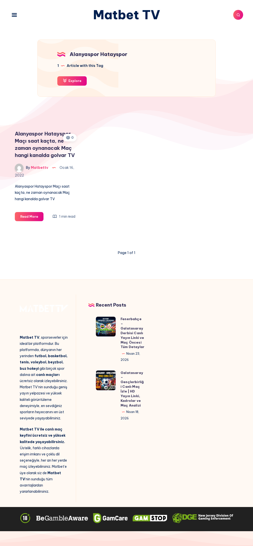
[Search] (238, 15)
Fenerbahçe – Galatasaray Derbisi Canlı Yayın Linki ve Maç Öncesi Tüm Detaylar (132, 333)
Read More (31, 217)
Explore (74, 81)
